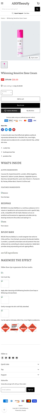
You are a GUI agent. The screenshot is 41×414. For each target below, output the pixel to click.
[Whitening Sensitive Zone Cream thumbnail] (4, 65)
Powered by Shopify (20, 410)
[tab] (20, 253)
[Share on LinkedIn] (10, 129)
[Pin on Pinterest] (13, 129)
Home (3, 18)
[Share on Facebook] (2, 129)
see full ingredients (9, 252)
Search (20, 405)
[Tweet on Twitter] (6, 129)
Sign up (30, 390)
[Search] (37, 9)
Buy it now (20, 105)
